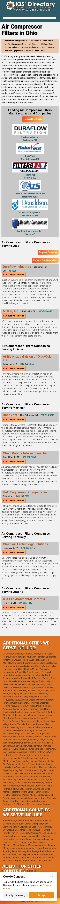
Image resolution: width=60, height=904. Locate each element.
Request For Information (45, 260)
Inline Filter (39, 51)
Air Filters (33, 44)
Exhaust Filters (46, 47)
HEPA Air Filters (47, 44)
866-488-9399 (9, 271)
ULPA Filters (34, 41)
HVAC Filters (13, 47)
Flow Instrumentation (16, 44)
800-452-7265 (27, 364)
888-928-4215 (47, 415)
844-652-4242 (25, 603)
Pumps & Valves (29, 47)
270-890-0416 (28, 548)
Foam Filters (48, 41)
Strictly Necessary (15, 895)
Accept (42, 895)
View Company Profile (13, 275)
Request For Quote (33, 119)
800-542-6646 (45, 311)
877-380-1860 (29, 457)
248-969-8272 (22, 496)
